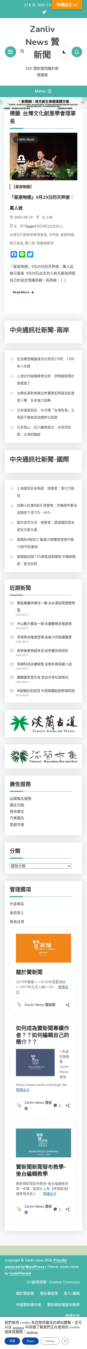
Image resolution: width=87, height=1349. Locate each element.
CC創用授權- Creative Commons (53, 1282)
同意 (12, 1341)
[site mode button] (64, 52)
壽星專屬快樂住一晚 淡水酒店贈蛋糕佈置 (46, 606)
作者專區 (17, 904)
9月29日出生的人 (50, 226)
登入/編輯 (72, 1293)
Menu (41, 91)
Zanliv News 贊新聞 (42, 42)
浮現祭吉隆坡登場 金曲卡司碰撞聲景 (44, 637)
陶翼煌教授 (45, 243)
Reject (30, 1341)
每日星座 (16, 243)
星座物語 (67, 235)
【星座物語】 (23, 187)
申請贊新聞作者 (28, 1305)
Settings (50, 1341)
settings (18, 1327)
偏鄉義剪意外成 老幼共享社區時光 (42, 677)
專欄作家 (72, 1316)
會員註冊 (17, 922)
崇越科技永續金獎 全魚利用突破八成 (44, 664)
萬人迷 (30, 243)
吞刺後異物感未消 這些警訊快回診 (42, 651)
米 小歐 (47, 217)
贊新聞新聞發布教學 (63, 1305)
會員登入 (17, 913)
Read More (21, 292)
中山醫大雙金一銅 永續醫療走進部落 (44, 624)
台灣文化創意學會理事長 (28, 235)
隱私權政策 (49, 1293)
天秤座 (54, 235)
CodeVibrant (20, 1273)
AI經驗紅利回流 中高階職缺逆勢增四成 (46, 691)
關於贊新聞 (25, 1293)
